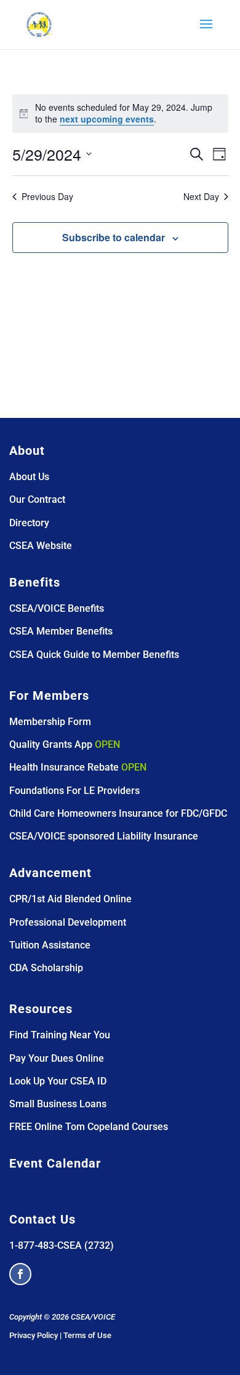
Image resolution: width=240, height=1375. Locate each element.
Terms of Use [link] (87, 1335)
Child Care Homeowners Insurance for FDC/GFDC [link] (118, 813)
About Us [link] (29, 477)
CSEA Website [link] (40, 545)
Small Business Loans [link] (57, 1104)
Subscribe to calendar (113, 237)
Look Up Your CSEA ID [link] (57, 1081)
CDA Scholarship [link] (46, 968)
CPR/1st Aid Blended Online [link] (70, 899)
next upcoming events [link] (107, 119)
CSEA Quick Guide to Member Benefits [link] (94, 654)
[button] (206, 32)
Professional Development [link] (67, 922)
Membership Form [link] (50, 722)
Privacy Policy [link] (33, 1335)
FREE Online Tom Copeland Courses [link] (88, 1126)
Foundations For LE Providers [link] (74, 790)
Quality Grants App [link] (50, 744)
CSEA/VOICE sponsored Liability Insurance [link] (103, 836)
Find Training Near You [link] (59, 1035)
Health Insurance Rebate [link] (64, 767)
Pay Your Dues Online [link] (56, 1058)
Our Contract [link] (37, 499)
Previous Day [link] (47, 196)
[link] (39, 24)
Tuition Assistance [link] (49, 945)
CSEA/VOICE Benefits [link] (56, 608)
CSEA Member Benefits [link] (61, 631)
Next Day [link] (201, 196)
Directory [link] (29, 523)
